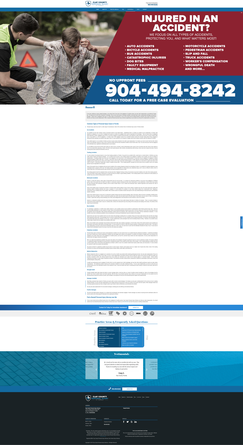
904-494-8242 (153, 5)
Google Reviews (126, 408)
